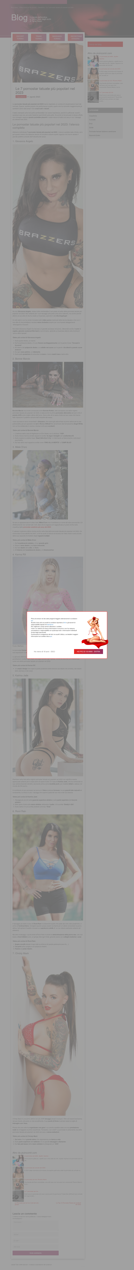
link (65, 622)
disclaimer (50, 624)
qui (32, 621)
